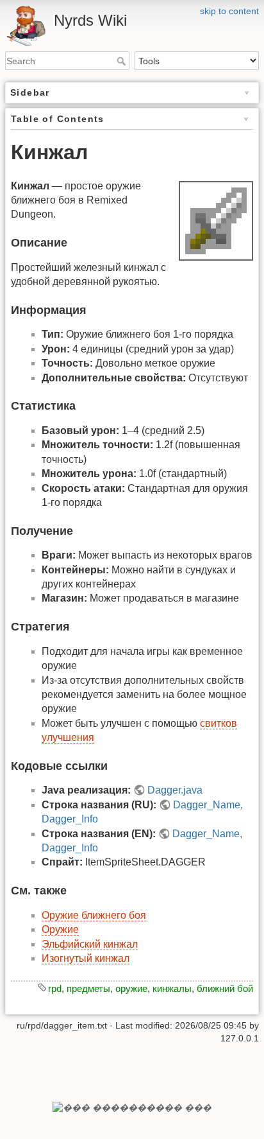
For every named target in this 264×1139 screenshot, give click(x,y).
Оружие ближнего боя (94, 915)
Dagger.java (174, 790)
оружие (131, 988)
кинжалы (172, 988)
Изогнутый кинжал (85, 958)
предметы (88, 988)
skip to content (229, 11)
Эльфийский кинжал (90, 944)
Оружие (60, 929)
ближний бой (225, 988)
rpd (55, 988)
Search (123, 61)
